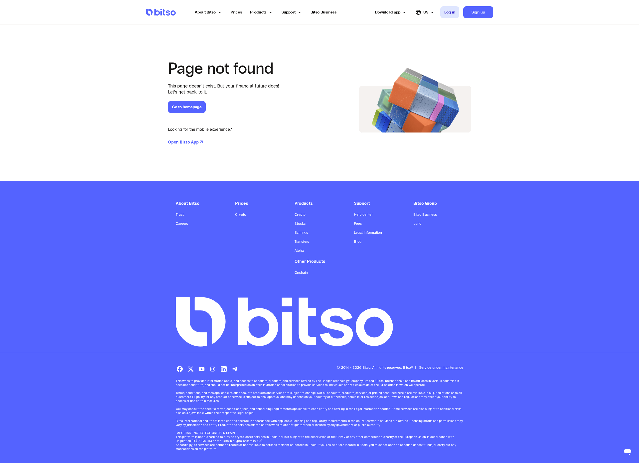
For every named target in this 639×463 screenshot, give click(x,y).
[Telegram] (235, 369)
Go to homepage (187, 106)
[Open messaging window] (627, 451)
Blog (357, 241)
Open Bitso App (183, 142)
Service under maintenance (441, 367)
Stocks (300, 223)
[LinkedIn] (224, 369)
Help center (363, 214)
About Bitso (205, 12)
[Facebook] (180, 369)
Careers (182, 223)
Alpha (299, 250)
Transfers (302, 241)
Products (258, 12)
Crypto (240, 214)
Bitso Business (324, 12)
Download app (387, 12)
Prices (236, 12)
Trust (180, 214)
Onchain (301, 272)
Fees (358, 223)
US (425, 12)
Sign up (478, 12)
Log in (449, 12)
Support (289, 12)
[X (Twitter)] (191, 369)
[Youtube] (202, 369)
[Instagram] (213, 369)
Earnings (301, 232)
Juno (417, 223)
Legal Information (368, 232)
